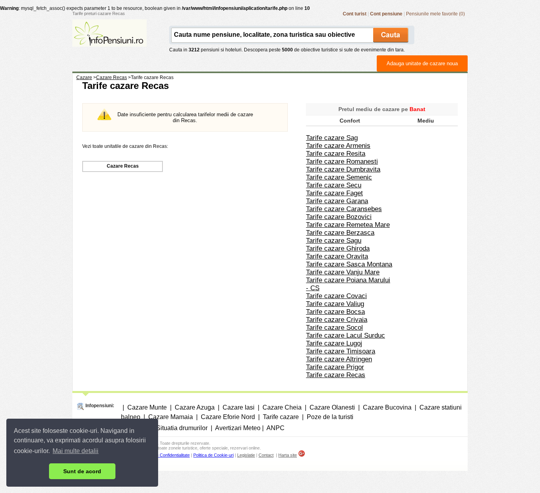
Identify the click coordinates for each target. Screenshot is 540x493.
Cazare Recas (123, 166)
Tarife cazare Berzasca (340, 232)
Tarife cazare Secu (333, 185)
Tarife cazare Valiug (335, 304)
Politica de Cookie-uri (213, 455)
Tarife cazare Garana (337, 201)
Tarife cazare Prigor (335, 367)
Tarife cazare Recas (335, 375)
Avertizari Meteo (238, 428)
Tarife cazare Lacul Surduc (345, 335)
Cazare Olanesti (332, 407)
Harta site (287, 455)
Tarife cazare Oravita (337, 256)
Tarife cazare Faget (334, 193)
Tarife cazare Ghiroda (338, 248)
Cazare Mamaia (170, 417)
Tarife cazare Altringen (339, 359)
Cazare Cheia (282, 407)
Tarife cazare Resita (335, 153)
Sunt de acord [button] (82, 471)
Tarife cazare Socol (334, 327)
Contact (266, 455)
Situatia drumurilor (182, 428)
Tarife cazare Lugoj (334, 343)
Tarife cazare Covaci (336, 296)
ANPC (275, 428)
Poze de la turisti (330, 417)
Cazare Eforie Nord (228, 417)
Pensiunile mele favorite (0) (435, 14)
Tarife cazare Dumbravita (343, 169)
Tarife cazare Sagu (333, 240)
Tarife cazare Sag (332, 138)
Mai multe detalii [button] (75, 451)
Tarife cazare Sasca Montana (349, 264)
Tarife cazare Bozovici (339, 217)
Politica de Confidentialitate (164, 455)
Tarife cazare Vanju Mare (343, 272)
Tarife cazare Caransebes (344, 209)
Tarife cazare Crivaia (336, 319)
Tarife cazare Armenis (338, 145)
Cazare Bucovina (387, 407)
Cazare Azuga (195, 407)
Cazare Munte (147, 407)
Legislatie (246, 455)
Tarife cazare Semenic (339, 177)
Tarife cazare (281, 417)
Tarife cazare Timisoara (340, 351)
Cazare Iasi (239, 407)
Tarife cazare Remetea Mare (348, 225)
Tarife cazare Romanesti (342, 161)
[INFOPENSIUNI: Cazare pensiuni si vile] (109, 41)
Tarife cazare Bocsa (335, 311)
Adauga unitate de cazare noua (422, 63)
